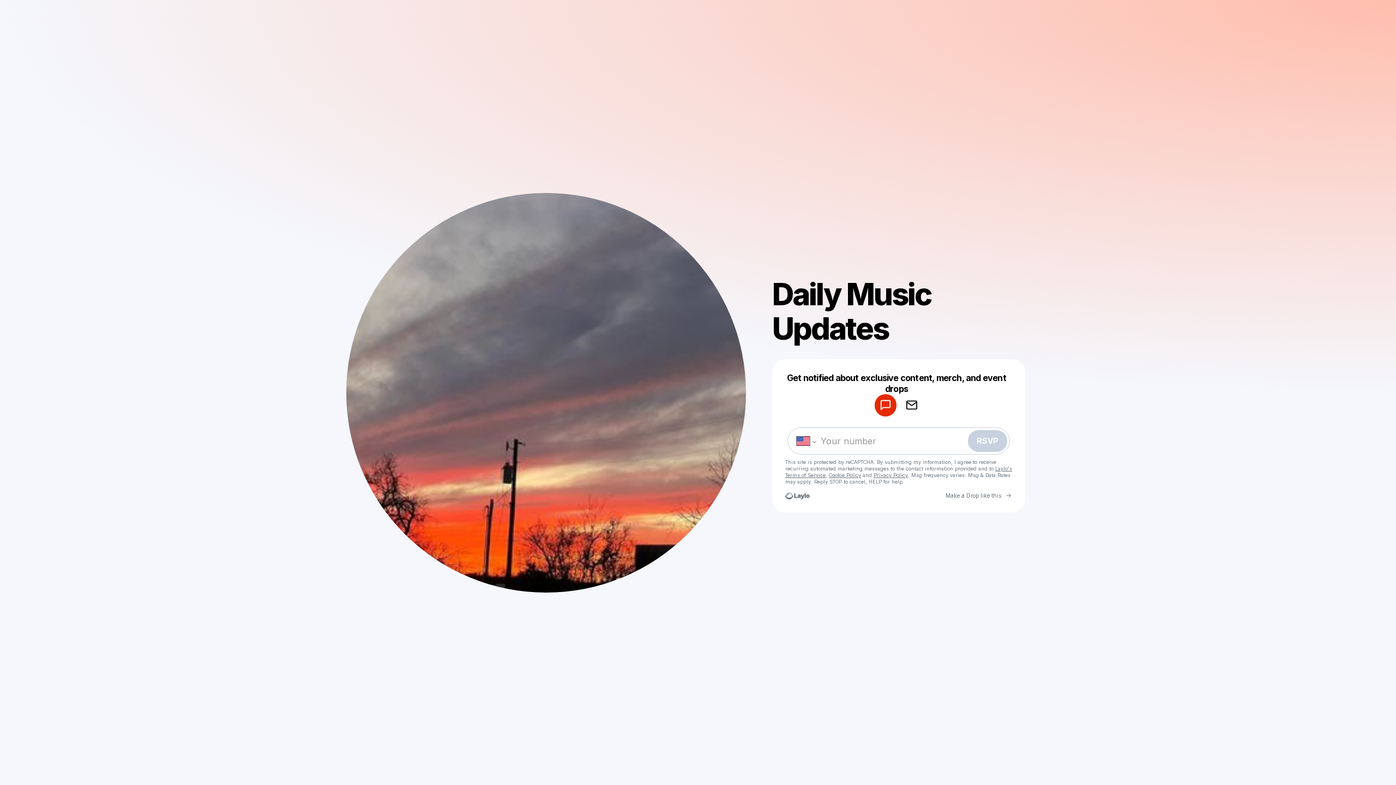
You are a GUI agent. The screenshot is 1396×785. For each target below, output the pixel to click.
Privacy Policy (891, 475)
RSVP (987, 440)
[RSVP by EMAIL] (912, 405)
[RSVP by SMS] (885, 405)
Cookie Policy (845, 475)
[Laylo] (797, 495)
